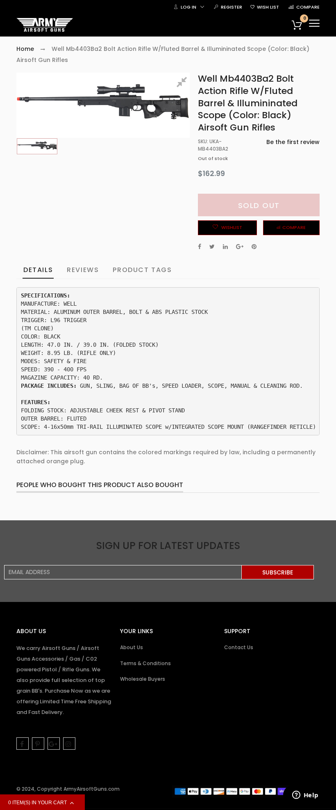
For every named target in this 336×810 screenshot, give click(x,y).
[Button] (314, 23)
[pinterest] (38, 743)
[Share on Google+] (239, 247)
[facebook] (22, 743)
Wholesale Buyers (142, 678)
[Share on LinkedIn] (225, 247)
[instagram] (69, 743)
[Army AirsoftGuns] (45, 25)
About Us (131, 647)
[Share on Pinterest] (254, 247)
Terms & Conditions (145, 663)
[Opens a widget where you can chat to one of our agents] (305, 795)
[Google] (54, 743)
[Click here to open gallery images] (183, 83)
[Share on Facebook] (199, 247)
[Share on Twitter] (212, 247)
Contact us (238, 647)
